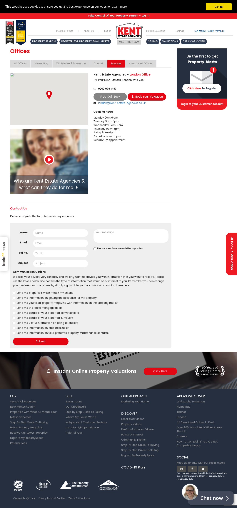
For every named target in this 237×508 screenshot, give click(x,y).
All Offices (20, 63)
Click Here (160, 371)
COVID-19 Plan (133, 467)
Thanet (98, 63)
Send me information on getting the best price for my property (57, 298)
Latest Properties (20, 417)
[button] (49, 95)
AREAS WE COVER (194, 41)
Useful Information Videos (137, 429)
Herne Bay (41, 63)
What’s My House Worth (81, 417)
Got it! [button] (219, 6)
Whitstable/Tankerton (191, 401)
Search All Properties (23, 401)
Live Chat (209, 494)
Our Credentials (76, 407)
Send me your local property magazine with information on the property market (67, 303)
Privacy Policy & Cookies (52, 498)
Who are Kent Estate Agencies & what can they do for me (49, 184)
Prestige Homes (64, 31)
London (116, 63)
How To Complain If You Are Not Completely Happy (197, 444)
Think (32, 498)
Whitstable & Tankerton (71, 63)
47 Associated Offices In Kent (195, 422)
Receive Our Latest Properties (29, 433)
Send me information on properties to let (43, 328)
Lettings (180, 31)
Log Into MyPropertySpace (26, 438)
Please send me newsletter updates (120, 248)
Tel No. (23, 253)
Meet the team (129, 42)
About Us (89, 31)
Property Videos (131, 424)
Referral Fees (18, 443)
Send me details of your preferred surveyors (45, 318)
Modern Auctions (155, 31)
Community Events (133, 440)
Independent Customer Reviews (86, 422)
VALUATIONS (170, 41)
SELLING (153, 41)
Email (24, 242)
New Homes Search (22, 407)
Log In (107, 31)
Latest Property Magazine (26, 427)
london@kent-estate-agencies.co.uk (122, 103)
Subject (23, 263)
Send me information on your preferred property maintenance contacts (63, 333)
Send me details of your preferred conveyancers (48, 313)
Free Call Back (110, 96)
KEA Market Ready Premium (209, 31)
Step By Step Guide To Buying (29, 422)
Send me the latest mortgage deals (39, 308)
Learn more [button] (119, 6)
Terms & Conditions (79, 498)
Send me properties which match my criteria (45, 293)
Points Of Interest (132, 434)
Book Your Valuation (148, 96)
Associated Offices (141, 63)
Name (23, 232)
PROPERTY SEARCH (44, 41)
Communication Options (29, 272)
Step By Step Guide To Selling (84, 412)
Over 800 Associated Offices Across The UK (199, 429)
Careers (182, 436)
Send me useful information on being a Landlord (47, 323)
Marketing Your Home (135, 401)
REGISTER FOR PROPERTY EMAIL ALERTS (85, 41)
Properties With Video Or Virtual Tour (33, 412)
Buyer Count (74, 401)
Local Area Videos (132, 419)
